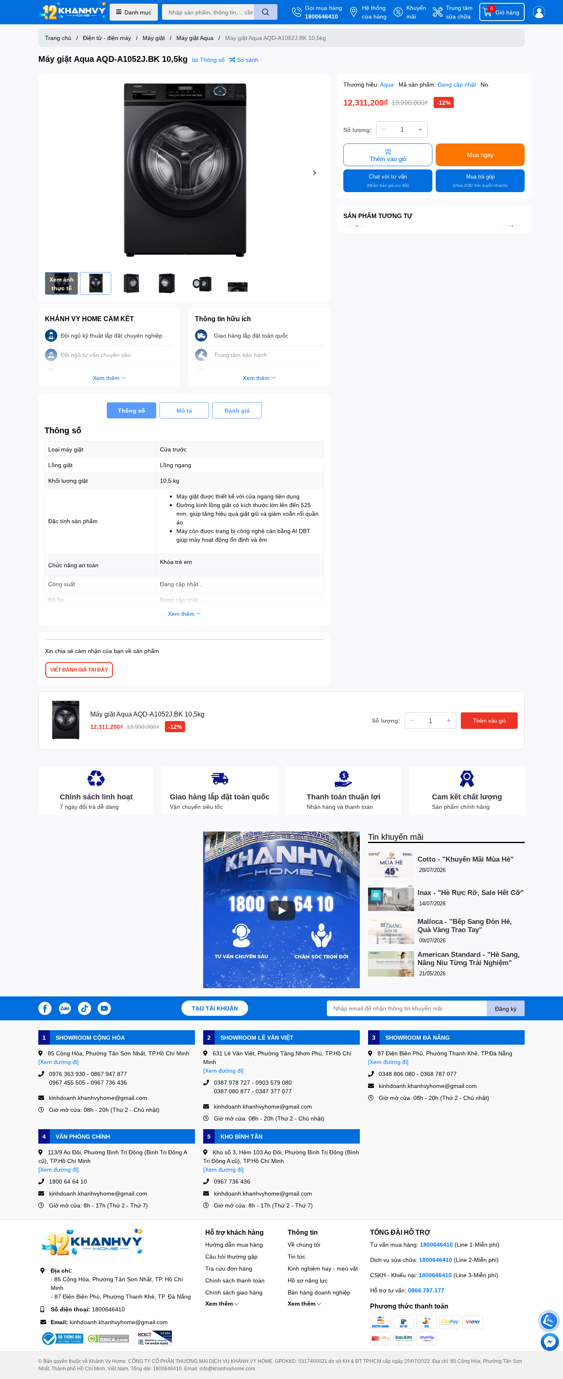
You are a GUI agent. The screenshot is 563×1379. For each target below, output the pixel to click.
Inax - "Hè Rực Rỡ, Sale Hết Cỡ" (471, 893)
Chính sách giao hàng (234, 1292)
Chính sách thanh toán (235, 1280)
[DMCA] (108, 1338)
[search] (265, 12)
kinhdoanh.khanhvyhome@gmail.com (119, 1321)
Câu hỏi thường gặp (231, 1256)
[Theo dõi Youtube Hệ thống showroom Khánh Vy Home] (104, 1007)
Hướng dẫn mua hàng (234, 1244)
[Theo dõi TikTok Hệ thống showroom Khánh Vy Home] (84, 1007)
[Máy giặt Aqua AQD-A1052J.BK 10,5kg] (184, 173)
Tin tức (296, 1256)
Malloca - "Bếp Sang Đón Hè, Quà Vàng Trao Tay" (465, 926)
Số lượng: (357, 129)
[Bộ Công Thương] (61, 1338)
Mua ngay (480, 154)
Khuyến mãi (416, 12)
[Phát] (281, 911)
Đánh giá (237, 410)
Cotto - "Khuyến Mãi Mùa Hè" (466, 859)
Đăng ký (505, 1008)
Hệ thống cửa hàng (374, 12)
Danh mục (137, 12)
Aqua (387, 84)
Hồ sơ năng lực (308, 1280)
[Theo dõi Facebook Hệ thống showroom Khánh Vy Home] (45, 1007)
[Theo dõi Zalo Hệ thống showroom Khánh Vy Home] (64, 1007)
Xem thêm (220, 1303)
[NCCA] (154, 1338)
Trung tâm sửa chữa (459, 12)
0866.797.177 (426, 1290)
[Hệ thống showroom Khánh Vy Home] (72, 12)
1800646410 (321, 16)
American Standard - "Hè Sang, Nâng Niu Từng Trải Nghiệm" (469, 959)
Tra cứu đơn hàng (228, 1268)
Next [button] (314, 173)
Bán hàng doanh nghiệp (319, 1292)
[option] (184, 173)
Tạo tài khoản (215, 1008)
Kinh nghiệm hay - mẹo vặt (323, 1268)
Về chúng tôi (304, 1244)
